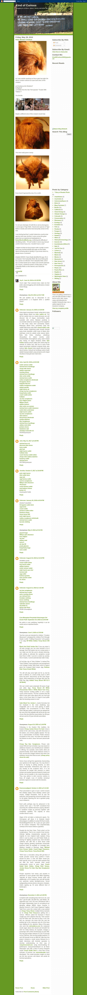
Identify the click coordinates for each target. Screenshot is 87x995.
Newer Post (19, 988)
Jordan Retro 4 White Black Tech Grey (36, 690)
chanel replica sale (43, 327)
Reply (21, 289)
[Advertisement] (59, 161)
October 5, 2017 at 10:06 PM (34, 470)
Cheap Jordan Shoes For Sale (34, 729)
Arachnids (57, 199)
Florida (56, 229)
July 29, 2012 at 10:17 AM (36, 295)
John (21, 362)
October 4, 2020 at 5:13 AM (40, 788)
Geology (57, 233)
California (57, 209)
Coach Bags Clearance (41, 849)
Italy (55, 246)
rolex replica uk (41, 314)
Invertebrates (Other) (61, 244)
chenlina (22, 470)
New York (57, 263)
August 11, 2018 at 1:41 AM (35, 588)
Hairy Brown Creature (23, 39)
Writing (56, 278)
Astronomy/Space (60, 201)
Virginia (56, 274)
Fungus (56, 231)
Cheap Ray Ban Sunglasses (30, 744)
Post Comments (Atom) (31, 991)
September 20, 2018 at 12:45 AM (38, 619)
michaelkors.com (34, 926)
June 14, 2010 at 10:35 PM (32, 280)
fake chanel (28, 348)
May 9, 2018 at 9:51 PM (35, 530)
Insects (56, 242)
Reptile (56, 272)
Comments (57, 45)
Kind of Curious (26, 5)
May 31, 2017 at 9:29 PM (30, 441)
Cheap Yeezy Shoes (26, 851)
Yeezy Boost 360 (38, 851)
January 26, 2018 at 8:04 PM (35, 500)
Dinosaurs (57, 220)
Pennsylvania (58, 265)
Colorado (57, 216)
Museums (57, 259)
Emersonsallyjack (25, 788)
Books (56, 207)
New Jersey (58, 261)
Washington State (60, 276)
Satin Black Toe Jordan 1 (28, 703)
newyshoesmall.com (26, 945)
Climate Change (59, 214)
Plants (56, 268)
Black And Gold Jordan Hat (29, 646)
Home (33, 988)
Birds (56, 203)
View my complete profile (60, 308)
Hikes (56, 237)
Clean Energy (58, 212)
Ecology (57, 222)
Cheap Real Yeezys (42, 866)
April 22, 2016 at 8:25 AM (31, 362)
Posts (56, 42)
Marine (56, 255)
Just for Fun (58, 248)
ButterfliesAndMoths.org (23, 240)
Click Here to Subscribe (60, 52)
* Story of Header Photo (62, 192)
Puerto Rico (58, 270)
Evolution (57, 224)
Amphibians (58, 196)
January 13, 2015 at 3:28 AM (35, 310)
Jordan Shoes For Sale (27, 868)
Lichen (56, 250)
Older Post (46, 988)
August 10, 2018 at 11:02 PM (35, 558)
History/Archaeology (61, 240)
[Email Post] (32, 272)
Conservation (58, 218)
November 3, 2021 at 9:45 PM (37, 895)
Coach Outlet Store (30, 950)
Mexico (56, 257)
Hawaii (56, 235)
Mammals (57, 252)
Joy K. (22, 280)
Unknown (23, 310)
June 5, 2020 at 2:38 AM (35, 632)
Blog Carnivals (59, 205)
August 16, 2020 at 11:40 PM (37, 724)
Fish (55, 227)
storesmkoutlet (41, 952)
